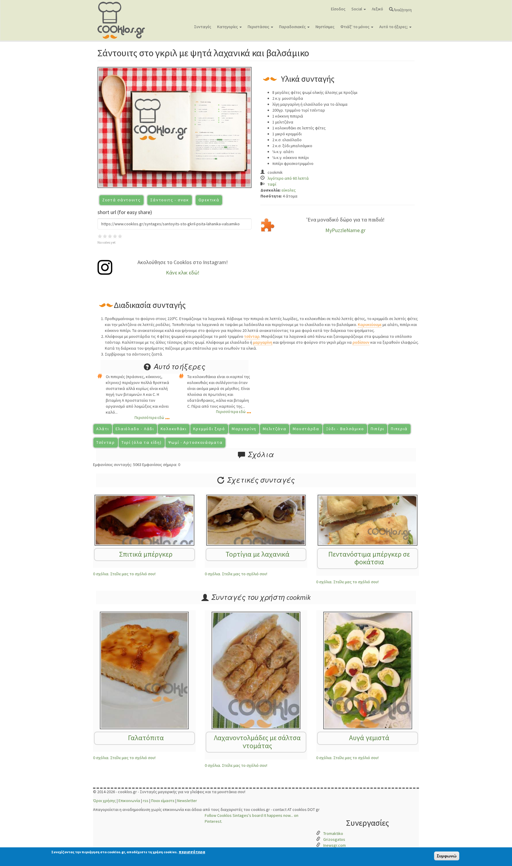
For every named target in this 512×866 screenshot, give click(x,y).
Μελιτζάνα (274, 428)
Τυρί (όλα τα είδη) (141, 442)
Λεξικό (377, 9)
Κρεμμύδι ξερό (209, 428)
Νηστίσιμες (325, 26)
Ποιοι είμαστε (163, 800)
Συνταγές (202, 26)
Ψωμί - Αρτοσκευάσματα (195, 442)
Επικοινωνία (129, 800)
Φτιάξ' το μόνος (355, 26)
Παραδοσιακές (293, 26)
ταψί (272, 184)
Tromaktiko (333, 833)
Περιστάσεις (259, 26)
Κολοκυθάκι (174, 428)
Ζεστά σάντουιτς (121, 200)
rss (145, 800)
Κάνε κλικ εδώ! (182, 272)
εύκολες (288, 190)
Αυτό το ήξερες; (394, 26)
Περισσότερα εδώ (149, 417)
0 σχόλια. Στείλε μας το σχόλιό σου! (124, 573)
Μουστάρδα (306, 428)
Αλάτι (102, 428)
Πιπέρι (377, 428)
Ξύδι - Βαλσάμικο (345, 428)
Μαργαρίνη (244, 428)
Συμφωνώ (447, 856)
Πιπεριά (399, 428)
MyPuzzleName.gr (345, 230)
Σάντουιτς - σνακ (169, 200)
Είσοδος (338, 9)
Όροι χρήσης (104, 800)
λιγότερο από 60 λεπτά (288, 178)
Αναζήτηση (402, 9)
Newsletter (187, 800)
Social (357, 9)
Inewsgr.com (334, 845)
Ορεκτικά (209, 200)
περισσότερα (192, 851)
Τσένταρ (105, 442)
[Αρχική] (123, 20)
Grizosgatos (334, 839)
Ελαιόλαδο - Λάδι (135, 428)
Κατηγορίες (228, 26)
